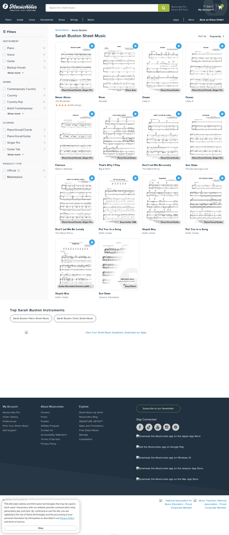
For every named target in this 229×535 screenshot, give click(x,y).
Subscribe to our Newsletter (158, 408)
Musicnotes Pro (178, 7)
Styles (90, 20)
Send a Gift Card (179, 9)
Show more (14, 72)
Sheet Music (62, 30)
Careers (45, 412)
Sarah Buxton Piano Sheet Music (31, 318)
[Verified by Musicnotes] (19, 171)
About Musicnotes (52, 406)
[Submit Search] (163, 7)
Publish (45, 421)
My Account (205, 9)
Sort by (202, 36)
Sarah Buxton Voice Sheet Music (75, 318)
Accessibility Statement (54, 435)
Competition (85, 439)
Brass (62, 20)
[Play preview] (92, 46)
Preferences (9, 421)
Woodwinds (46, 20)
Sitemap (83, 435)
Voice (32, 20)
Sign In (210, 6)
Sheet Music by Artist (91, 412)
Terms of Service (50, 439)
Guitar (20, 20)
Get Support (9, 430)
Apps (176, 20)
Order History (10, 417)
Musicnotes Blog (88, 417)
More (192, 21)
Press (44, 417)
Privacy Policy (48, 444)
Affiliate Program (50, 426)
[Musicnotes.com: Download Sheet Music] (20, 7)
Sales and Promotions (91, 426)
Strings (74, 20)
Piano (8, 20)
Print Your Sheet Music (15, 426)
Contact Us (47, 430)
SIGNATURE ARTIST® (91, 421)
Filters (9, 32)
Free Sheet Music (89, 430)
